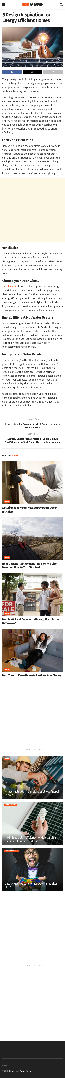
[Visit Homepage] (32, 4)
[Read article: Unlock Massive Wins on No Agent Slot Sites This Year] (32, 869)
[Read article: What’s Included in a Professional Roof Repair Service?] (32, 777)
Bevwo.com (13, 1071)
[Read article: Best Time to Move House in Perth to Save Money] (32, 650)
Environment (10, 805)
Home (7, 502)
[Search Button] (61, 4)
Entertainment (11, 851)
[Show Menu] (3, 4)
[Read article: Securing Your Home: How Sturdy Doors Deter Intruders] (32, 482)
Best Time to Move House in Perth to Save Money (31, 675)
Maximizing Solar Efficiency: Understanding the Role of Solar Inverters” (30, 839)
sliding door (11, 286)
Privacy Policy (25, 1071)
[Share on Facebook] (12, 72)
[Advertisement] (32, 210)
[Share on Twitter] (32, 72)
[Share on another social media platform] (53, 72)
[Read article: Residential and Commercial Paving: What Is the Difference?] (32, 594)
